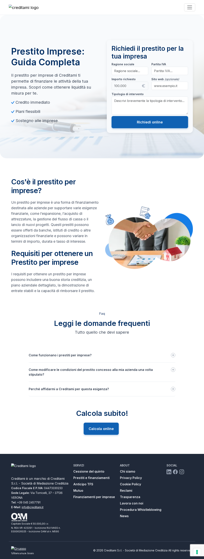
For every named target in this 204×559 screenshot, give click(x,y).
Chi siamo (127, 471)
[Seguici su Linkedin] (169, 471)
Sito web (165, 79)
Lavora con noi (131, 503)
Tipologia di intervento (128, 94)
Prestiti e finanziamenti (91, 478)
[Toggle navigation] (189, 7)
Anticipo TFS (83, 484)
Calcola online (101, 429)
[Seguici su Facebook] (175, 471)
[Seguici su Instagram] (181, 471)
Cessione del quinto (88, 471)
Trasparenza (130, 497)
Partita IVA (158, 64)
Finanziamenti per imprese (94, 497)
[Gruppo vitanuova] (26, 550)
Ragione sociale (123, 64)
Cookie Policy (130, 484)
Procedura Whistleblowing (140, 510)
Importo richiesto (124, 79)
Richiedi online (150, 122)
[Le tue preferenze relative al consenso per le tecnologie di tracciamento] (197, 552)
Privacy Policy (131, 478)
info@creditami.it (32, 507)
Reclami (126, 491)
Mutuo (78, 491)
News (124, 516)
